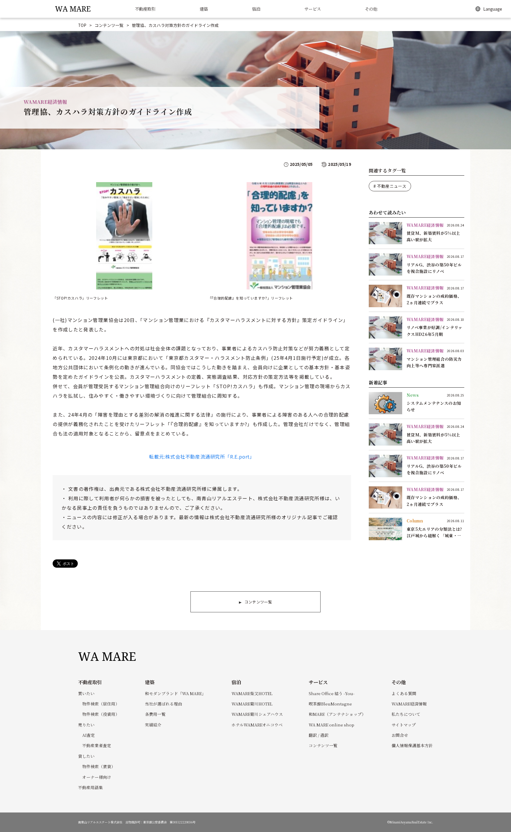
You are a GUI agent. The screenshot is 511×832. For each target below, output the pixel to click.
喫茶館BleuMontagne (330, 704)
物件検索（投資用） (100, 714)
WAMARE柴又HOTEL (252, 693)
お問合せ (400, 735)
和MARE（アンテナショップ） (337, 714)
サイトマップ (404, 725)
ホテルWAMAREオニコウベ (257, 725)
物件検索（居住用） (100, 704)
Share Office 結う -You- (332, 693)
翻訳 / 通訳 (319, 735)
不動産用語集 (90, 787)
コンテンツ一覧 (109, 25)
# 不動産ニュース (389, 186)
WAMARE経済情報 (409, 704)
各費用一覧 (155, 714)
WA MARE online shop (331, 725)
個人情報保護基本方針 (412, 745)
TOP (82, 25)
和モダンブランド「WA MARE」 (175, 693)
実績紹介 (153, 725)
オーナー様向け (96, 777)
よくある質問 (404, 693)
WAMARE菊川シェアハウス (257, 714)
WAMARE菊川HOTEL (252, 704)
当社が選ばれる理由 (163, 704)
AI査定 (88, 735)
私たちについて (406, 714)
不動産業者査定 (96, 745)
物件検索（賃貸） (98, 766)
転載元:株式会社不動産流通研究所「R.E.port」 (202, 456)
